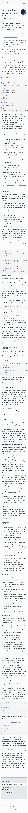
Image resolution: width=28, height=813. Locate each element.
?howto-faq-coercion (10, 37)
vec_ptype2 (4, 253)
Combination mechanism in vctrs (12, 784)
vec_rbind (4, 88)
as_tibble (14, 722)
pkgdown (11, 810)
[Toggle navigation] (24, 2)
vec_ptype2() (6, 25)
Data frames (6, 795)
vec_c (2, 77)
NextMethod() (8, 604)
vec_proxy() (6, 174)
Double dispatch (7, 792)
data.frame (5, 90)
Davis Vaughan (5, 807)
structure (8, 704)
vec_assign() (8, 169)
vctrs (3, 2)
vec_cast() (17, 25)
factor (10, 253)
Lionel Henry (21, 805)
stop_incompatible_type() (12, 217)
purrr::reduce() (9, 145)
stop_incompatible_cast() (12, 535)
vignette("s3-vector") (11, 53)
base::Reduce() (9, 143)
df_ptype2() (19, 676)
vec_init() (7, 162)
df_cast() (5, 678)
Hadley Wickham (13, 805)
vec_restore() (18, 174)
